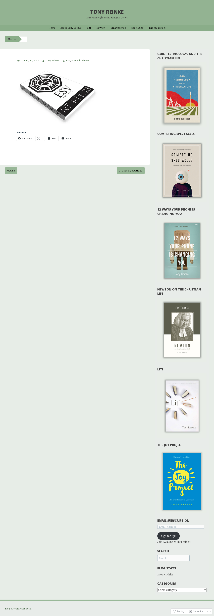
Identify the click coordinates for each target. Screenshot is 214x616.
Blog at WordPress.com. (18, 608)
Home (52, 27)
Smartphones (118, 27)
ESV (68, 60)
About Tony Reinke (71, 27)
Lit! (89, 27)
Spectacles (137, 27)
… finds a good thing (130, 170)
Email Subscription (173, 520)
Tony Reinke (107, 11)
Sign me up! (168, 536)
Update (11, 170)
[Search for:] (173, 558)
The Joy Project (157, 27)
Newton (100, 27)
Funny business (80, 60)
